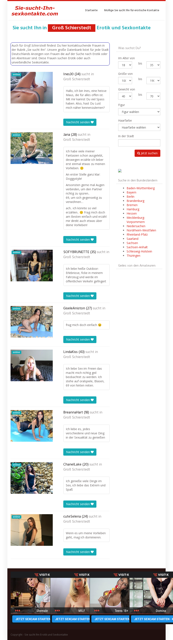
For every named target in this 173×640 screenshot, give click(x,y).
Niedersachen (136, 226)
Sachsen (132, 243)
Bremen (132, 205)
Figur (121, 105)
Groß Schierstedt (76, 79)
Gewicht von (126, 89)
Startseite (91, 10)
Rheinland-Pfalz (137, 234)
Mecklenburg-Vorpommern (136, 220)
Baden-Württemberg (141, 188)
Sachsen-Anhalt (137, 247)
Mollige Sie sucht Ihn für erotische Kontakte (131, 10)
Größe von (125, 74)
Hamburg (133, 209)
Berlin (130, 197)
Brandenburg (135, 201)
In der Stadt (126, 136)
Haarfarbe (125, 120)
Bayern (131, 192)
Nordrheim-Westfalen (141, 230)
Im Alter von (126, 58)
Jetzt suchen (149, 153)
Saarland (132, 239)
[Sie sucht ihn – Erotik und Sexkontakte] (34, 10)
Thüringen (133, 256)
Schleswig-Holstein (139, 251)
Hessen (132, 213)
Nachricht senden (78, 122)
